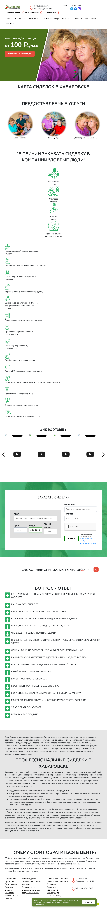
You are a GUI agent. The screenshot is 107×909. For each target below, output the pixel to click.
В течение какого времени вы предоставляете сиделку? (44, 618)
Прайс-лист (20, 19)
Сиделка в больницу (31, 890)
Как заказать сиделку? (25, 604)
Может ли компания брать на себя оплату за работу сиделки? (48, 700)
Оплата (76, 19)
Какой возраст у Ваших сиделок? (31, 671)
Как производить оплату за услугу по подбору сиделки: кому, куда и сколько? (53, 595)
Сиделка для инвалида (57, 879)
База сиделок (33, 19)
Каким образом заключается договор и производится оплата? (49, 657)
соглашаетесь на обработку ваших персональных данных (88, 541)
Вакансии (66, 19)
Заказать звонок (13, 12)
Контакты (10, 23)
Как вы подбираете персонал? (29, 678)
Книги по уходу (54, 896)
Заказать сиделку (32, 12)
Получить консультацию (19, 54)
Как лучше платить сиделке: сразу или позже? (39, 611)
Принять (88, 902)
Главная (9, 19)
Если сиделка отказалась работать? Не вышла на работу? (46, 693)
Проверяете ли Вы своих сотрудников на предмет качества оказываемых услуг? (55, 641)
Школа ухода (53, 893)
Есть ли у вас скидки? (24, 714)
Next (103, 454)
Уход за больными (30, 893)
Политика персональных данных (11, 895)
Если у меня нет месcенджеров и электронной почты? (44, 664)
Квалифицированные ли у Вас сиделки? (35, 686)
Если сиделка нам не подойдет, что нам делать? (40, 625)
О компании (47, 19)
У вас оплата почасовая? (26, 707)
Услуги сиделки (29, 879)
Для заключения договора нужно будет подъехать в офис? (47, 650)
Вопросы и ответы (89, 19)
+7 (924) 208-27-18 (72, 6)
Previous (3, 454)
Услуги (57, 19)
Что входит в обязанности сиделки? (33, 633)
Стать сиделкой (50, 12)
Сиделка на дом (29, 887)
